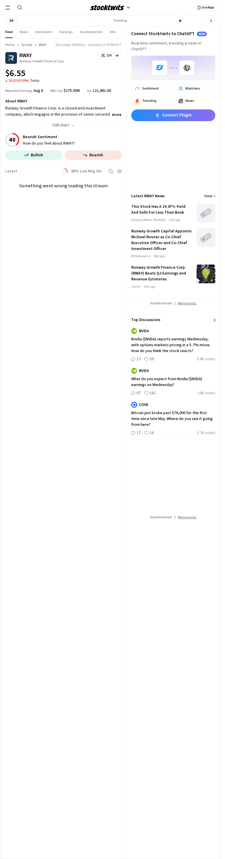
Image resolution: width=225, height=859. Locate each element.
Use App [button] (208, 7)
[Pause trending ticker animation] (180, 20)
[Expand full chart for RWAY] (105, 74)
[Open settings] (119, 171)
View (208, 196)
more (117, 115)
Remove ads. (187, 303)
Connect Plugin (177, 115)
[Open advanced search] (111, 171)
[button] (11, 20)
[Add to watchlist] (118, 55)
